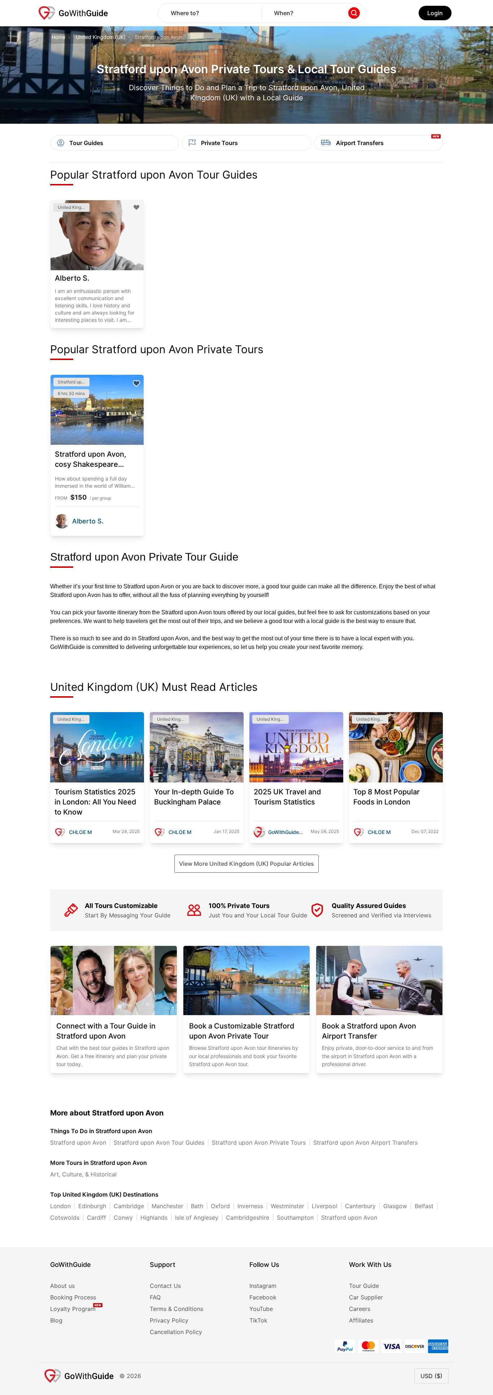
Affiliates (361, 1320)
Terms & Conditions (176, 1308)
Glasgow (395, 1206)
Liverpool (324, 1206)
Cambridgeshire (247, 1217)
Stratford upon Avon (78, 1142)
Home (58, 37)
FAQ (155, 1297)
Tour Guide (364, 1285)
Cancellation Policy (176, 1331)
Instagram (262, 1285)
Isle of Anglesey (196, 1217)
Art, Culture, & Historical (83, 1174)
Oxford (220, 1206)
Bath (197, 1206)
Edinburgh (92, 1206)
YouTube (261, 1308)
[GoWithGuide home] (73, 13)
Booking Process (73, 1297)
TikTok (258, 1320)
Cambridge (129, 1206)
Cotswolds (64, 1217)
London (60, 1206)
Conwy (123, 1217)
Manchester (167, 1206)
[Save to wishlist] (136, 207)
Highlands (153, 1217)
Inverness (250, 1206)
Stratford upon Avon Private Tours (259, 1142)
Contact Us (165, 1285)
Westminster (287, 1206)
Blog (56, 1320)
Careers (359, 1308)
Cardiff (96, 1217)
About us (62, 1285)
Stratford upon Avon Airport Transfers (365, 1142)
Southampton (295, 1217)
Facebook (262, 1297)
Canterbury (360, 1206)
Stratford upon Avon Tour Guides (159, 1142)
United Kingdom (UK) (101, 37)
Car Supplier (366, 1297)
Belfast (424, 1206)
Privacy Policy (169, 1320)
